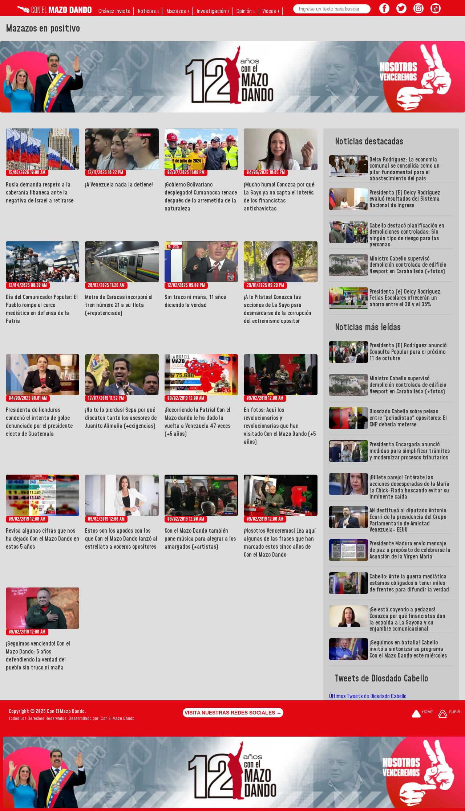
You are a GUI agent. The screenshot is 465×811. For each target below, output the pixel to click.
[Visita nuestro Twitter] (401, 11)
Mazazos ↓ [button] (177, 11)
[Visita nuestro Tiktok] (435, 11)
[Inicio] (54, 11)
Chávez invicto (114, 11)
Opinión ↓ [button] (245, 11)
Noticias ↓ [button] (148, 11)
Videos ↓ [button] (270, 11)
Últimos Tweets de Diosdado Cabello (368, 696)
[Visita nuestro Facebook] (384, 11)
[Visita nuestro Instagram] (418, 11)
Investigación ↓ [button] (213, 11)
